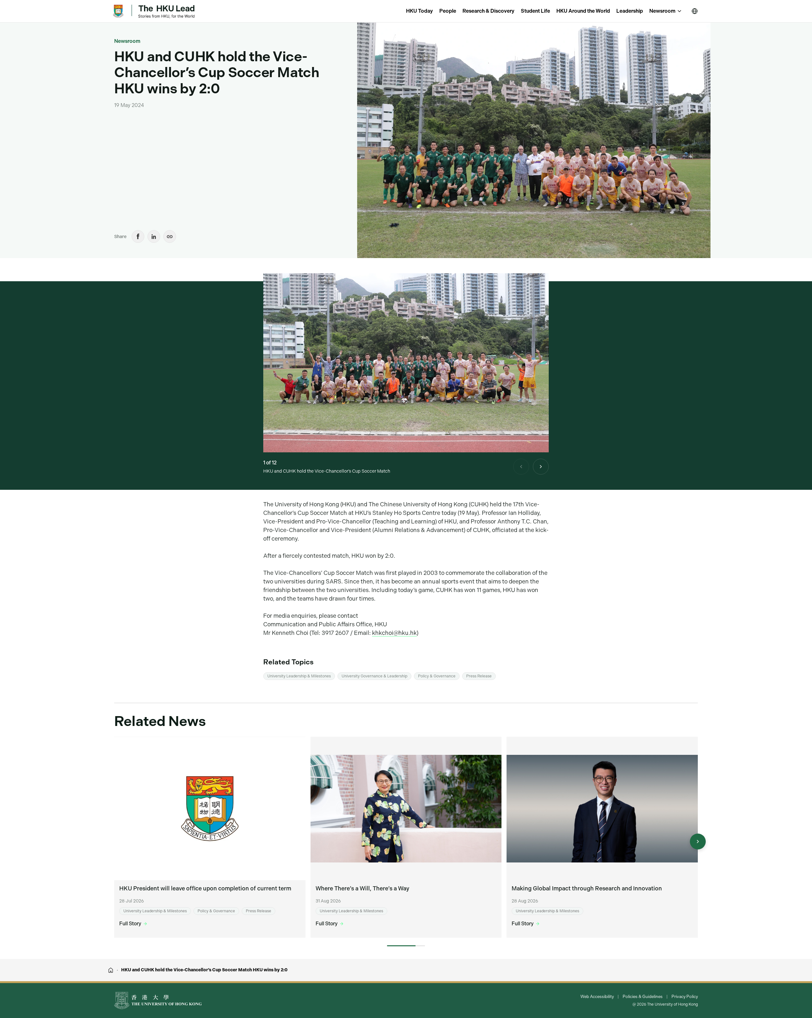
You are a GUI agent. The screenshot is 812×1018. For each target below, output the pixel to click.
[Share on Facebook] (138, 236)
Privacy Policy (684, 997)
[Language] (694, 11)
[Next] (541, 467)
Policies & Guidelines (643, 997)
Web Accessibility (597, 997)
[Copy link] (169, 236)
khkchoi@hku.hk (394, 632)
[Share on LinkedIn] (153, 236)
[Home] (111, 970)
